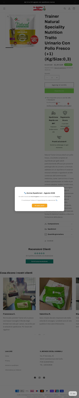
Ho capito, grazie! (39, 205)
